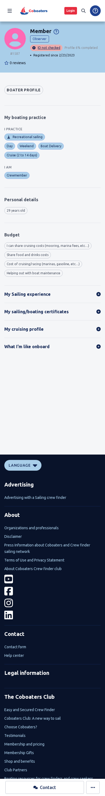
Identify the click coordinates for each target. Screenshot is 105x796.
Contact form (15, 647)
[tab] (23, 90)
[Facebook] (52, 591)
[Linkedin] (52, 615)
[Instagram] (52, 603)
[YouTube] (52, 579)
